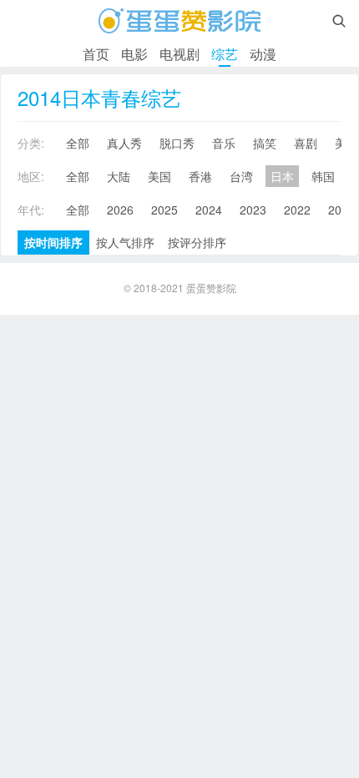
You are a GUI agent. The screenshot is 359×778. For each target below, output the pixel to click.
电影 (134, 53)
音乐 (223, 142)
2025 (164, 209)
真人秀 (124, 142)
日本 (282, 176)
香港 (200, 176)
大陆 (118, 176)
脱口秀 (177, 142)
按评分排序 (197, 242)
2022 (297, 209)
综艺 (224, 53)
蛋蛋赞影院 (211, 287)
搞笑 (264, 142)
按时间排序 (53, 242)
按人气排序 (125, 242)
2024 (208, 209)
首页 (96, 53)
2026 (120, 209)
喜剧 (305, 142)
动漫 (263, 53)
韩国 (323, 176)
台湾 (241, 176)
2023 (253, 209)
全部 (77, 142)
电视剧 (179, 53)
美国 (159, 176)
